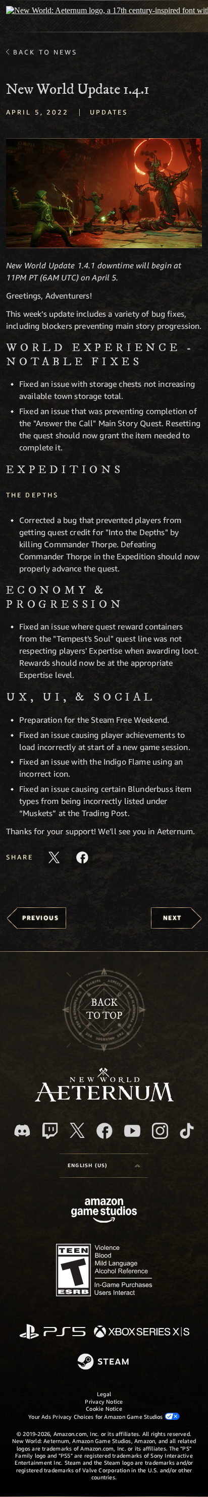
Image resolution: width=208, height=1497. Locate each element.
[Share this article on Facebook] (82, 857)
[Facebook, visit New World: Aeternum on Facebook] (104, 1131)
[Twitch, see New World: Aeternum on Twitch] (50, 1131)
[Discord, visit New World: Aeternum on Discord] (22, 1130)
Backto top (104, 1009)
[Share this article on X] (54, 857)
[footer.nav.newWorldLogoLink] (104, 1099)
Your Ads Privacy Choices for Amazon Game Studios (96, 1416)
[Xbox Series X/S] (141, 1332)
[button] (104, 193)
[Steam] (104, 1362)
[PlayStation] (52, 1332)
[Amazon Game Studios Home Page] (104, 1211)
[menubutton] (104, 1165)
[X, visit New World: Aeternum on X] (77, 1130)
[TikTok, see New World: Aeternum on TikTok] (187, 1131)
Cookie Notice (104, 1408)
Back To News (45, 52)
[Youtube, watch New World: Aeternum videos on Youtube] (132, 1131)
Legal (104, 1394)
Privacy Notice (104, 1401)
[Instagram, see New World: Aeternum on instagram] (160, 1131)
